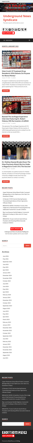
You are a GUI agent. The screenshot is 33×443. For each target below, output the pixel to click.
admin (14, 77)
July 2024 (5, 283)
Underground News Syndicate (17, 18)
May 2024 (5, 289)
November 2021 (7, 349)
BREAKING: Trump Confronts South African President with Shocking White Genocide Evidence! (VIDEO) (15, 220)
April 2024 (6, 292)
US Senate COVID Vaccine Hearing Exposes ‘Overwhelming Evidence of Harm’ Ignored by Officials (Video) (15, 201)
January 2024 (6, 297)
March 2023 (6, 319)
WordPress (11, 441)
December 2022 (7, 327)
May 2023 (5, 314)
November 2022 (7, 330)
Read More (5, 90)
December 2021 (7, 347)
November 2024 (7, 278)
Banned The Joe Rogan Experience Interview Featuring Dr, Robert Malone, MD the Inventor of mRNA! (15, 119)
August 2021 (6, 355)
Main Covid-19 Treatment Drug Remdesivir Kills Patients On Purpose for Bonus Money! (16, 73)
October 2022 (7, 333)
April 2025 (6, 270)
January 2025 (6, 272)
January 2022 (6, 344)
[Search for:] (16, 245)
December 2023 (7, 300)
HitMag (18, 441)
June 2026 (6, 256)
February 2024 (7, 294)
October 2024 (7, 281)
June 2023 (6, 311)
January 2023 (6, 325)
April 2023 (6, 316)
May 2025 (5, 267)
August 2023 (6, 308)
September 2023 (7, 305)
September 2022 (7, 336)
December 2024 (7, 275)
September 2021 (7, 352)
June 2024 (6, 286)
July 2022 (5, 338)
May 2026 (5, 259)
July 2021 (5, 358)
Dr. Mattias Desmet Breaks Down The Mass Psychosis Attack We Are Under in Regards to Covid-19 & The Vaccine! (16, 164)
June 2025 (6, 264)
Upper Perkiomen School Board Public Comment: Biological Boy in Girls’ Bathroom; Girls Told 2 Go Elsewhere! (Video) (16, 194)
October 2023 (7, 303)
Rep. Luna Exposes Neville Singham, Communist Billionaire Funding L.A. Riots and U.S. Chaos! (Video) (16, 214)
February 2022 (7, 341)
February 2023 (7, 322)
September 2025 (7, 261)
